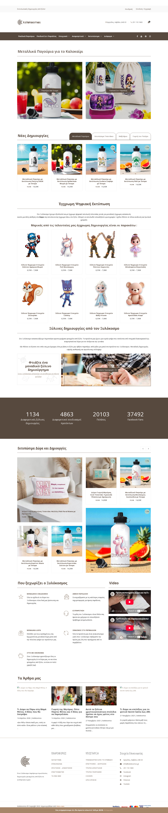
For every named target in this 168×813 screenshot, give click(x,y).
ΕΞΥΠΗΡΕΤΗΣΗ (78, 611)
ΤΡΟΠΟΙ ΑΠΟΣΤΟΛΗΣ (94, 768)
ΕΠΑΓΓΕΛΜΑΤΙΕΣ (57, 772)
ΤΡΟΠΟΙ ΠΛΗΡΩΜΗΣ (94, 772)
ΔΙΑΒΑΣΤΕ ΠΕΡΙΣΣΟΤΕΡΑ (35, 702)
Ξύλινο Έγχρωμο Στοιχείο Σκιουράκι (32, 314)
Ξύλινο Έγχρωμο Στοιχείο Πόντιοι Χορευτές (101, 266)
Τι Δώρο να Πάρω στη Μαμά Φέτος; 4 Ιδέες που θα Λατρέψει (31, 712)
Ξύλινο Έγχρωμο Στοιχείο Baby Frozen (101, 314)
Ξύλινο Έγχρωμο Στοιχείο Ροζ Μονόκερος (67, 266)
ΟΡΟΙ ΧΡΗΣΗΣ (91, 780)
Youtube (126, 784)
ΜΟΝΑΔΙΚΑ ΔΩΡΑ (34, 630)
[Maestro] (131, 807)
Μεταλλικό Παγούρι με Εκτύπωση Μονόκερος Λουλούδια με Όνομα (135, 494)
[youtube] (141, 36)
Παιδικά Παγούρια (26, 36)
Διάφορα (108, 36)
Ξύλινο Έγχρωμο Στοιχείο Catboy (67, 314)
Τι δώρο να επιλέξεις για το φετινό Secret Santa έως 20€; (135, 710)
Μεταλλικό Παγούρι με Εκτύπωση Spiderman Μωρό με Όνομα (67, 181)
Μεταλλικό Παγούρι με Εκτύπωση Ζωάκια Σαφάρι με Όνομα (101, 181)
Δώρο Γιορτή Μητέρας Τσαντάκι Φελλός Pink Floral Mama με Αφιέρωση (49, 512)
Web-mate (60, 806)
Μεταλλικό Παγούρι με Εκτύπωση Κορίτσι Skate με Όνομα (32, 563)
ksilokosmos (36, 718)
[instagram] (150, 36)
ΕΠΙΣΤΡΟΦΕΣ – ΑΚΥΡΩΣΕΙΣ (96, 764)
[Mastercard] (136, 807)
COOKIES (89, 776)
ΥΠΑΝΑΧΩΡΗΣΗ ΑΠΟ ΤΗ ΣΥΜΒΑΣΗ (99, 760)
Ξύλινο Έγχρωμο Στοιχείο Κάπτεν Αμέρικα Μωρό (32, 266)
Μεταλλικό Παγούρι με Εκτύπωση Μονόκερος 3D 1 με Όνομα (117, 564)
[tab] (80, 136)
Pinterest (126, 780)
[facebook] (137, 36)
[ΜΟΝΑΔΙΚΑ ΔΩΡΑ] (21, 633)
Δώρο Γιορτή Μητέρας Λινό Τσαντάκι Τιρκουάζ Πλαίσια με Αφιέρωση (101, 494)
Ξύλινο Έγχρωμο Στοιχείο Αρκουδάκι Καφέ (135, 314)
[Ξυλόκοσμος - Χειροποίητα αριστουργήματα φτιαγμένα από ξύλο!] (29, 22)
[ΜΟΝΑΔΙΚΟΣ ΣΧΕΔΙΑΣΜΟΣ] (21, 597)
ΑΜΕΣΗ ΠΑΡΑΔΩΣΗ (80, 594)
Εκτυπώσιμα (93, 36)
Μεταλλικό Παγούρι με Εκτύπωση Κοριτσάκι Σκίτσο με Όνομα (67, 563)
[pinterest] (146, 36)
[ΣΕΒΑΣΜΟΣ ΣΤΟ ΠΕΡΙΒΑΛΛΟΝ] (66, 633)
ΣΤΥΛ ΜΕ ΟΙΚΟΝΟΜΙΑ (35, 653)
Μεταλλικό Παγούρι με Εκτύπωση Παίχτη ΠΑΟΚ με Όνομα (32, 181)
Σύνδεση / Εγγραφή (143, 9)
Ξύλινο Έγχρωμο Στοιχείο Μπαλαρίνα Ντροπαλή (135, 266)
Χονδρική (128, 9)
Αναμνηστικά (78, 36)
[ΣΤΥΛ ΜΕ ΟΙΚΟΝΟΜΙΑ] (21, 656)
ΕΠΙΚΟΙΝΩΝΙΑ (56, 764)
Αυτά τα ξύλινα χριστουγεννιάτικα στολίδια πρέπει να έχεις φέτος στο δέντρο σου (101, 713)
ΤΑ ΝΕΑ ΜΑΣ (56, 776)
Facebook (127, 772)
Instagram (127, 776)
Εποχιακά (63, 36)
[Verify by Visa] (116, 807)
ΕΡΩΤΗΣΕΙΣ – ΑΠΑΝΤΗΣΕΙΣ (61, 768)
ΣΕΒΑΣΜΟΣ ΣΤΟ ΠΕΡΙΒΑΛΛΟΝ (84, 630)
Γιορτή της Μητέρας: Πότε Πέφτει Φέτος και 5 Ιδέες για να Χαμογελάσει (66, 712)
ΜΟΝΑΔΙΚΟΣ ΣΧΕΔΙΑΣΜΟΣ (37, 594)
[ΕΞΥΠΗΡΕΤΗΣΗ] (66, 613)
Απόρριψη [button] (108, 810)
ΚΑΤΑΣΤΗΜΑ (56, 760)
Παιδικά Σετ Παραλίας (46, 36)
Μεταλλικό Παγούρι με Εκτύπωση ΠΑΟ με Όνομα (135, 180)
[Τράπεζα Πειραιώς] (147, 807)
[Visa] (141, 807)
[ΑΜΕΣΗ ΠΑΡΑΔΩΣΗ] (66, 597)
